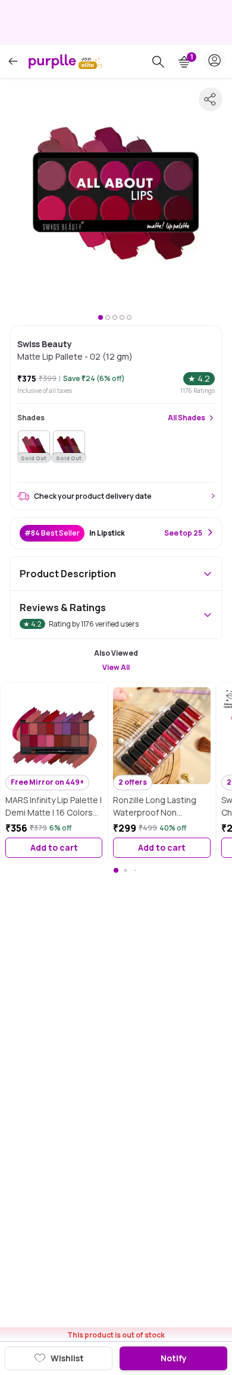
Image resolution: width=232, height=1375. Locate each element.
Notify (174, 1358)
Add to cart (54, 847)
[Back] (13, 61)
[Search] (158, 62)
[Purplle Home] (52, 61)
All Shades (186, 418)
